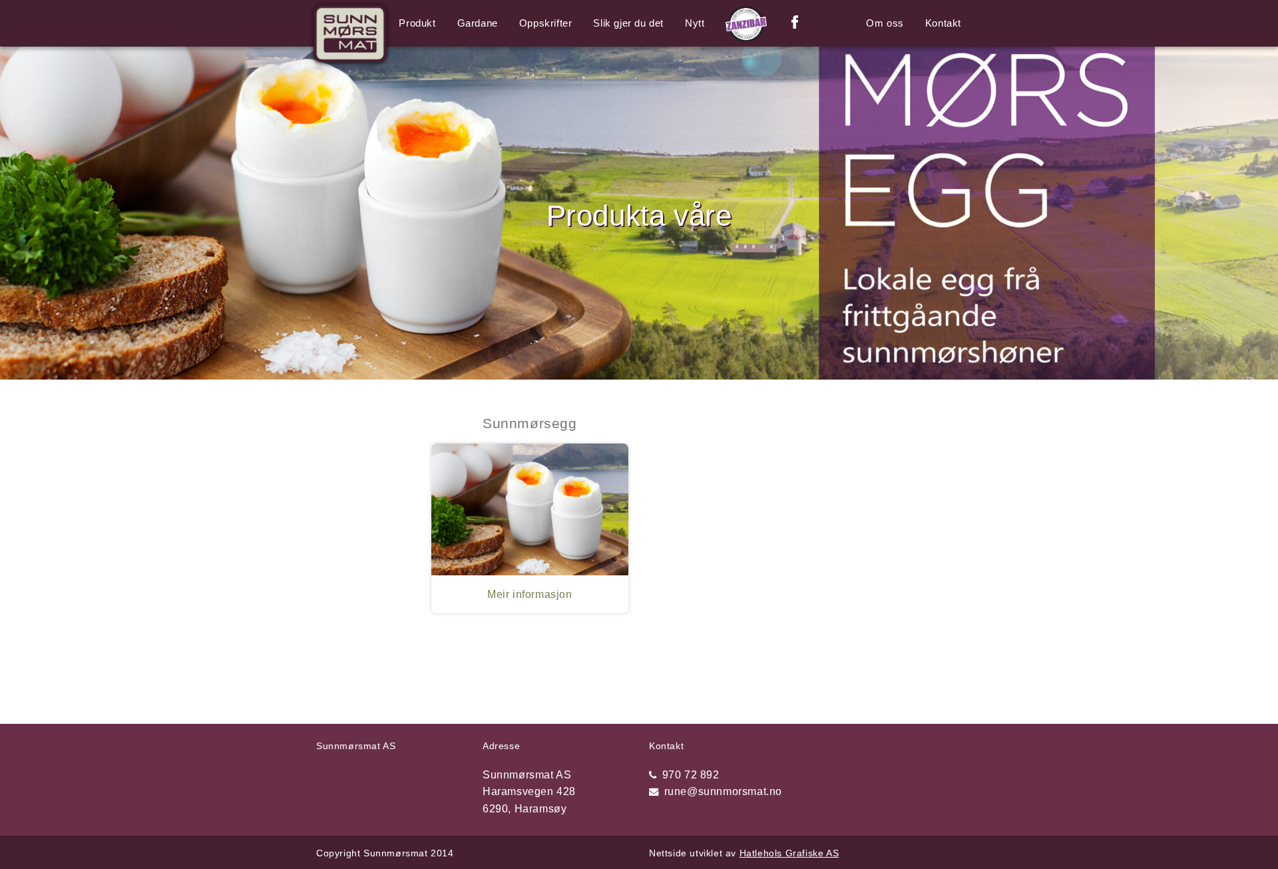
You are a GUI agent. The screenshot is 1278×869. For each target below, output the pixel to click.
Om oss (885, 23)
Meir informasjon (529, 594)
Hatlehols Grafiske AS (789, 853)
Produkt (417, 23)
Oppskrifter (545, 23)
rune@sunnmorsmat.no (723, 791)
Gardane (477, 23)
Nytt (694, 23)
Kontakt (943, 23)
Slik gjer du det (628, 23)
